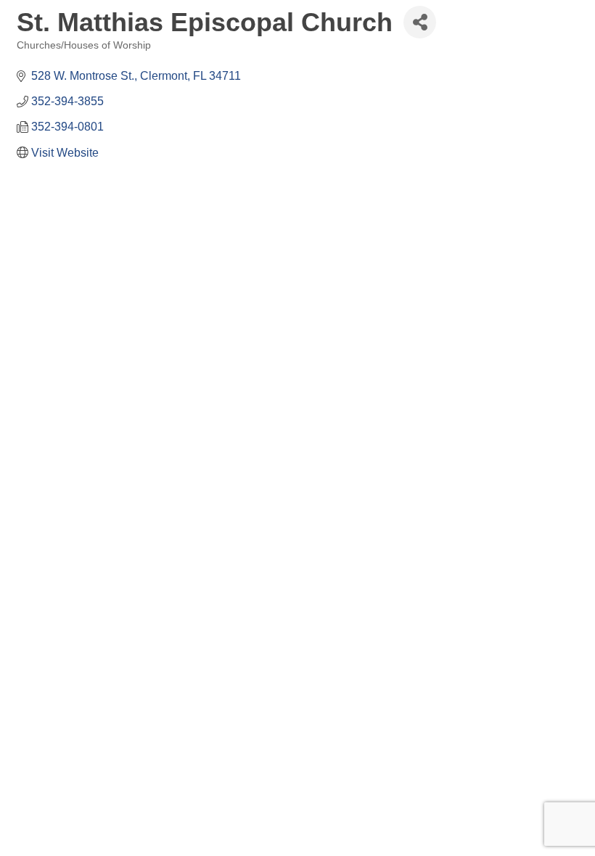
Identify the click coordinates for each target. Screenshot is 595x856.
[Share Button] (419, 22)
